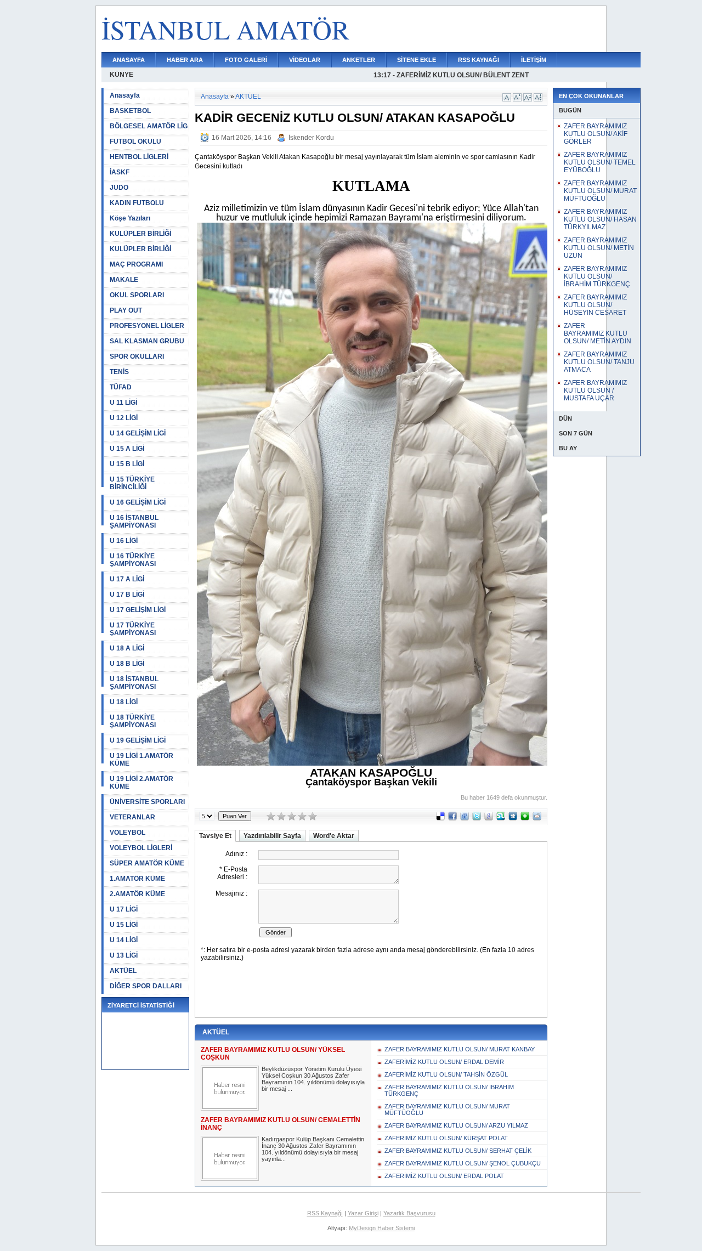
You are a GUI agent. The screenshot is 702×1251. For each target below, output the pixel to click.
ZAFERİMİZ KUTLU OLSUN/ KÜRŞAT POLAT (446, 1138)
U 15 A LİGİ (127, 448)
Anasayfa (125, 95)
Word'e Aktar (333, 836)
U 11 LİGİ (123, 402)
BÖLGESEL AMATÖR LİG (149, 126)
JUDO (119, 187)
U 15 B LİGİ (127, 464)
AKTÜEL (123, 971)
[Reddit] (537, 818)
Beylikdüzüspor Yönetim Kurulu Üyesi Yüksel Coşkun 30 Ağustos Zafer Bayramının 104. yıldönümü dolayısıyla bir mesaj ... (313, 1079)
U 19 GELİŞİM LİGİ (138, 740)
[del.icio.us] (440, 818)
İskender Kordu (311, 137)
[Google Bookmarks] (488, 818)
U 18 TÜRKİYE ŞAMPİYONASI (133, 721)
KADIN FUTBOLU (137, 203)
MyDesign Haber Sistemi (382, 1228)
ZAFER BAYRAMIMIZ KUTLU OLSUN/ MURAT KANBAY (459, 1049)
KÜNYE (121, 74)
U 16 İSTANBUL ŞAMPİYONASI (134, 521)
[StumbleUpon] (500, 818)
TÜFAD (121, 387)
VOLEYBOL (127, 832)
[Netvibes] (524, 818)
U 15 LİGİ (124, 925)
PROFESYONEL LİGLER (147, 326)
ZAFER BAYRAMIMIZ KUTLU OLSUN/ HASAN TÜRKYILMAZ (600, 219)
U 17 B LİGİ (127, 594)
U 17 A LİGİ (127, 579)
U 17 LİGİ (124, 909)
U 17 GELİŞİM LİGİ (138, 610)
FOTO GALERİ (246, 59)
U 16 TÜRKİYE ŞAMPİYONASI (133, 560)
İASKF (119, 172)
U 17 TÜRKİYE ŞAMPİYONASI (133, 629)
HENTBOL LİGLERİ (139, 157)
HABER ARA (185, 59)
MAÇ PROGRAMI (136, 264)
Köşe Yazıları (130, 218)
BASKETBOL (130, 111)
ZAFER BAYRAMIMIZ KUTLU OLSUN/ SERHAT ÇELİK (457, 1150)
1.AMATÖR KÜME (137, 878)
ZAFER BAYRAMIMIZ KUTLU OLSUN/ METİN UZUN (599, 247)
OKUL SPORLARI (137, 295)
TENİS (119, 372)
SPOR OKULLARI (137, 356)
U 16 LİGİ (124, 541)
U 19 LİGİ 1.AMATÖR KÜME (141, 759)
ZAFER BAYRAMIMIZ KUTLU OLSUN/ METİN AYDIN (597, 333)
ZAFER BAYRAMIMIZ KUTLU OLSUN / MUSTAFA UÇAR (595, 390)
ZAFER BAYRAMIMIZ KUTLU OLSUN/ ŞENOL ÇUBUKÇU (462, 1163)
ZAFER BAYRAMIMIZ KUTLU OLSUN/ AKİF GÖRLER (595, 133)
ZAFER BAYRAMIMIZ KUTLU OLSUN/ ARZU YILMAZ (456, 1125)
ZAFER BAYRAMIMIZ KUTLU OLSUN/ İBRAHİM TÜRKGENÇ (449, 1090)
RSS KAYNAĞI (478, 59)
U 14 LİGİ (124, 940)
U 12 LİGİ (124, 418)
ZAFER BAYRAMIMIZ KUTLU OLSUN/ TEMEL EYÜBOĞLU (600, 162)
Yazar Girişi (363, 1213)
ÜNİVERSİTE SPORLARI (147, 802)
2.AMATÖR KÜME (137, 894)
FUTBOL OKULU (135, 141)
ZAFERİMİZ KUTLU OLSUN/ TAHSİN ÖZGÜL (446, 1074)
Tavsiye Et (215, 836)
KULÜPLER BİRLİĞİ (140, 233)
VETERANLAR (132, 817)
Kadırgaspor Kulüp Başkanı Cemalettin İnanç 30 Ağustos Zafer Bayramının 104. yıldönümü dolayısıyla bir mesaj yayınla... (313, 1149)
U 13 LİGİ (124, 955)
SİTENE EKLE (416, 59)
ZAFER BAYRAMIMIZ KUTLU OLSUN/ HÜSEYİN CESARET (595, 304)
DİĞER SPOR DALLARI (146, 986)
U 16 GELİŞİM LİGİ (138, 502)
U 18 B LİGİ (127, 663)
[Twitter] (476, 818)
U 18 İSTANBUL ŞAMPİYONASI (134, 682)
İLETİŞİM (533, 59)
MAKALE (124, 280)
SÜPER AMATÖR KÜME (147, 863)
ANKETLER (358, 59)
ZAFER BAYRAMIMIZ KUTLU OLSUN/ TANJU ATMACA (599, 361)
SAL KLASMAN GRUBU (147, 341)
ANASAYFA (128, 59)
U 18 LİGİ (124, 702)
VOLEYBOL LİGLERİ (141, 848)
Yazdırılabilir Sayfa (272, 836)
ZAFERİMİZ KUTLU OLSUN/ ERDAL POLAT (444, 1176)
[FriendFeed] (464, 818)
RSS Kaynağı (325, 1213)
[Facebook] (452, 818)
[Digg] (512, 818)
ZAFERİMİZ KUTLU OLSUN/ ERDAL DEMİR (444, 1061)
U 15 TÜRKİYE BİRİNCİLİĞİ (132, 483)
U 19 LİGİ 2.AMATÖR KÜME (141, 782)
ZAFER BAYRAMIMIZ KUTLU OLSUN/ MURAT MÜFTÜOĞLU (447, 1109)
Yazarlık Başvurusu (409, 1213)
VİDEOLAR (304, 59)
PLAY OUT (126, 310)
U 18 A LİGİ (127, 648)
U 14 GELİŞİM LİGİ (138, 433)
